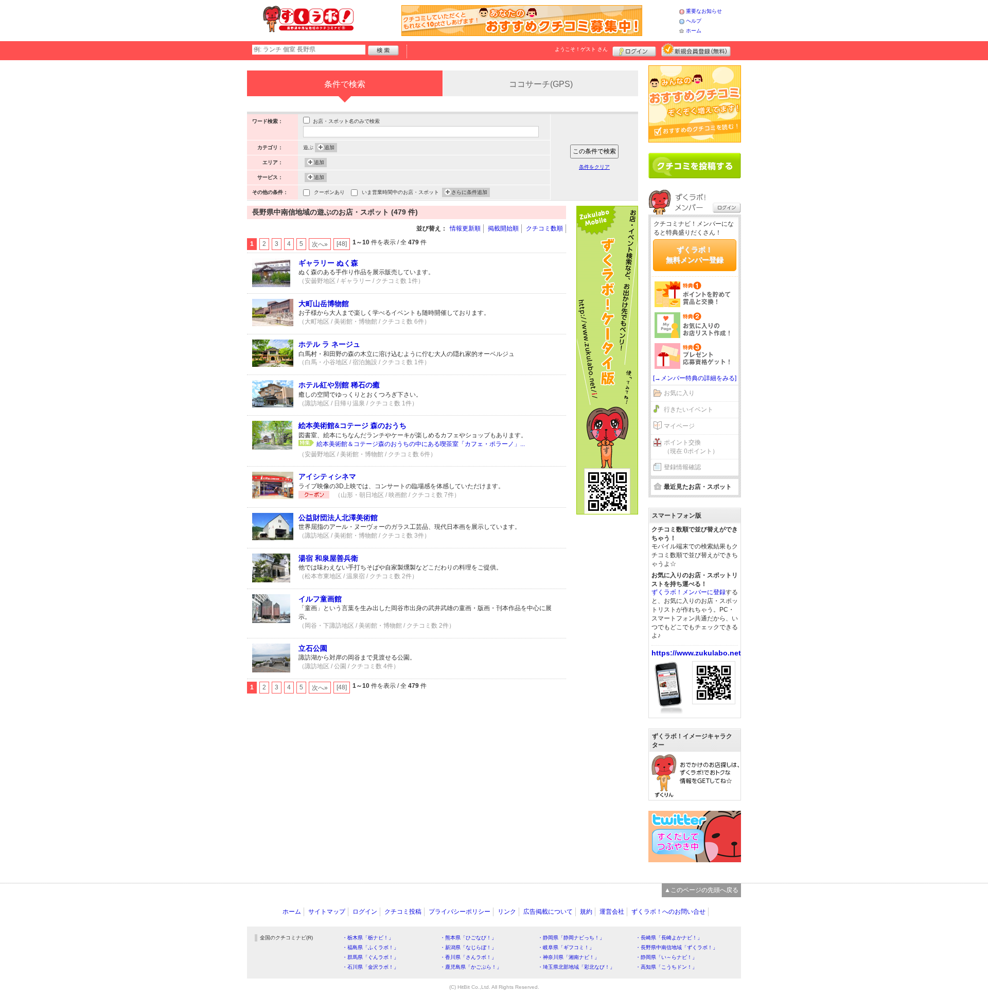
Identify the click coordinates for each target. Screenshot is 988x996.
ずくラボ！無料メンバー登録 (695, 254)
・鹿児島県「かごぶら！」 (471, 967)
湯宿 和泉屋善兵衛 (328, 558)
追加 (329, 147)
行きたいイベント (688, 409)
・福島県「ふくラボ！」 (370, 947)
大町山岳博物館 (323, 303)
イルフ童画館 (320, 599)
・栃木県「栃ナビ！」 (368, 937)
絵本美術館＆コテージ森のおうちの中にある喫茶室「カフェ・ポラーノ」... (420, 444)
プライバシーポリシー (459, 911)
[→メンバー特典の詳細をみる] (694, 378)
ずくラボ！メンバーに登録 (688, 592)
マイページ (679, 426)
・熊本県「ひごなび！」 (468, 937)
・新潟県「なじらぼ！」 (468, 947)
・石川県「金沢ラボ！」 (370, 967)
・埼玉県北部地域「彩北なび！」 (576, 967)
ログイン (634, 50)
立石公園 (312, 648)
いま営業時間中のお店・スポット (400, 192)
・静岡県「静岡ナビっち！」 (571, 937)
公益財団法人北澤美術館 (338, 517)
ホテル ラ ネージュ (329, 344)
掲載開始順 (503, 228)
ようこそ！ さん (581, 49)
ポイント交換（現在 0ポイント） (691, 447)
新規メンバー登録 (696, 50)
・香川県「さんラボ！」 (468, 957)
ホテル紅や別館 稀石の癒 (339, 385)
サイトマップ (326, 911)
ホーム (693, 30)
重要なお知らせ (704, 11)
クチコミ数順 (544, 228)
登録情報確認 (682, 467)
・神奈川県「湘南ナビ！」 (568, 957)
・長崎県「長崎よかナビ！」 (669, 937)
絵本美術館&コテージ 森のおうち (352, 425)
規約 (586, 911)
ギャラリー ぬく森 (328, 263)
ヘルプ (693, 21)
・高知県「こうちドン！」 (666, 967)
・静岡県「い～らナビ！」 (666, 957)
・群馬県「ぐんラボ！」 (370, 957)
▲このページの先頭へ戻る (701, 890)
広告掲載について (548, 911)
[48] (342, 243)
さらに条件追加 (469, 192)
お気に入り (679, 393)
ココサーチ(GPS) (541, 84)
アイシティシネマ (327, 476)
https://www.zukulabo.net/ (697, 653)
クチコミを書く (694, 166)
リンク (507, 911)
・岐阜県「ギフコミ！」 (566, 947)
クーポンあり (329, 192)
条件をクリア (594, 167)
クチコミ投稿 (402, 911)
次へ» (320, 244)
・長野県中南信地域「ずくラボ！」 (677, 947)
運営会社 (611, 911)
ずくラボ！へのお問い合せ (668, 911)
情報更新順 (465, 228)
